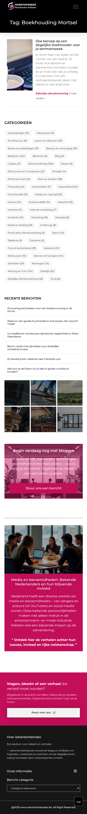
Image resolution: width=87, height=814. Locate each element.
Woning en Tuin (20, 271)
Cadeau (14, 163)
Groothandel (18, 194)
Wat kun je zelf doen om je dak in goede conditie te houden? (38, 370)
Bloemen (40, 156)
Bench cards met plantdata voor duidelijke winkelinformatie (33, 348)
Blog (59, 156)
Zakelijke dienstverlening (25, 278)
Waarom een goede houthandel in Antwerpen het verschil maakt (42, 322)
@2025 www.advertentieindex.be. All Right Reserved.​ (43, 807)
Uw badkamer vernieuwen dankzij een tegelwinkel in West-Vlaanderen (43, 335)
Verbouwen (17, 255)
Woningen (40, 263)
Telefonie (15, 240)
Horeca (14, 202)
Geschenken (41, 186)
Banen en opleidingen (23, 148)
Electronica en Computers (26, 171)
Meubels (62, 217)
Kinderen (15, 217)
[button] (75, 6)
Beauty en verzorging (61, 148)
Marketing (39, 217)
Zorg (55, 278)
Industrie (65, 202)
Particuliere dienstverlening (26, 232)
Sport (58, 232)
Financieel (16, 186)
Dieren (67, 163)
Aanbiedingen (18, 132)
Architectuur (17, 140)
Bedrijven (16, 156)
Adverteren (45, 132)
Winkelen (16, 263)
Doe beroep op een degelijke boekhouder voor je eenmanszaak (58, 45)
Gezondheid (68, 186)
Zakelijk (47, 271)
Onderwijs (48, 225)
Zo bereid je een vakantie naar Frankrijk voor (34, 358)
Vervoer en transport (49, 255)
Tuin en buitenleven (22, 248)
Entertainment (19, 179)
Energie (59, 171)
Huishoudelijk (39, 202)
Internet (15, 209)
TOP (78, 802)
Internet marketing (43, 209)
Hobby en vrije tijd (48, 194)
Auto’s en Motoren (48, 140)
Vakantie (51, 248)
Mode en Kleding (20, 225)
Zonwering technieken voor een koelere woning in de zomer (39, 310)
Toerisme (37, 240)
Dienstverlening (40, 163)
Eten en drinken (50, 179)
